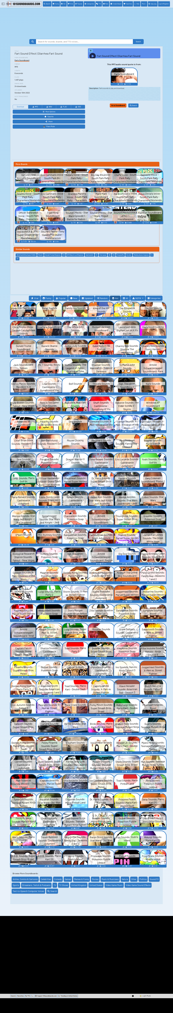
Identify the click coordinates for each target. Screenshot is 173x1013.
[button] (133, 996)
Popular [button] (62, 298)
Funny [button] (48, 298)
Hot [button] (116, 298)
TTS (99, 4)
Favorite (50, 117)
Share (50, 122)
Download (20, 107)
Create (117, 4)
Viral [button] (36, 298)
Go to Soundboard (118, 105)
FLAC (65, 107)
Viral (71, 4)
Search (48, 4)
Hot (64, 4)
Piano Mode (50, 126)
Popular (79, 4)
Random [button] (104, 298)
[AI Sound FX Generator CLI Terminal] (32, 996)
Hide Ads (154, 4)
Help (137, 4)
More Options (50, 112)
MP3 (36, 107)
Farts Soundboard (22, 60)
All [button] (127, 298)
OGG (79, 107)
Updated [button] (89, 298)
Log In (164, 4)
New (106, 4)
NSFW (138, 298)
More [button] (143, 4)
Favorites (129, 4)
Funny (57, 4)
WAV (50, 107)
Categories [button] (155, 298)
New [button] (75, 298)
